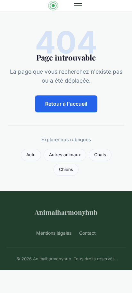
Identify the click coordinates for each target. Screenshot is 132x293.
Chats (100, 154)
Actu (31, 154)
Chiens (66, 169)
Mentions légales (53, 233)
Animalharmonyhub (66, 212)
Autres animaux (65, 154)
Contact (87, 233)
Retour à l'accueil (66, 104)
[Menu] (78, 6)
